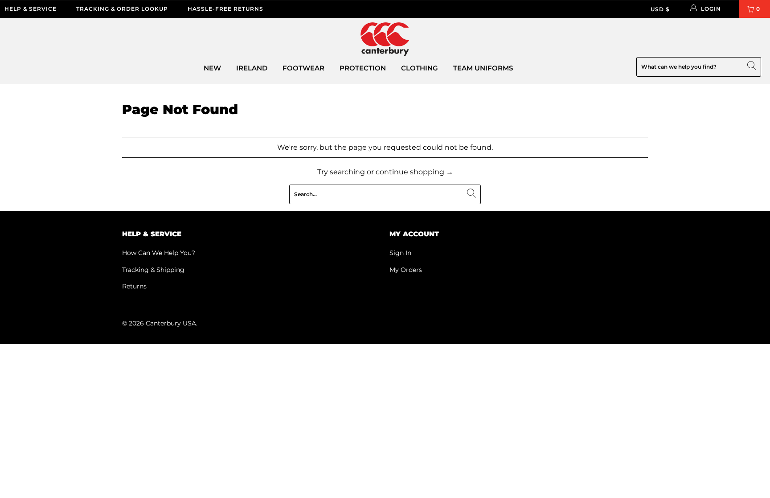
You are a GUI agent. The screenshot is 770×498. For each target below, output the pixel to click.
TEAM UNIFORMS (483, 68)
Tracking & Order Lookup (122, 8)
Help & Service (30, 8)
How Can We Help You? (158, 253)
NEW (212, 68)
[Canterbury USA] (385, 39)
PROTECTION (363, 68)
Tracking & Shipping (153, 270)
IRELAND (251, 68)
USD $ (660, 9)
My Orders (405, 270)
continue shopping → (414, 172)
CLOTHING (419, 68)
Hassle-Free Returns (225, 8)
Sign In (400, 253)
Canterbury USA (171, 323)
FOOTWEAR (303, 68)
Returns (134, 286)
